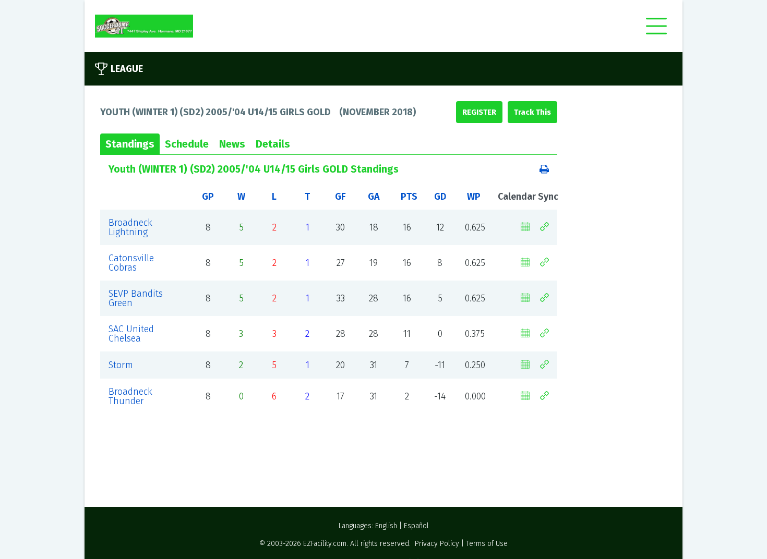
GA (374, 196)
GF (340, 196)
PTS (409, 196)
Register (479, 112)
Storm (121, 365)
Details (273, 144)
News (232, 144)
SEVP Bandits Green (136, 298)
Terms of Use (487, 543)
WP (474, 196)
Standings (129, 144)
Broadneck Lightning (130, 227)
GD (440, 196)
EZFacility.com (324, 543)
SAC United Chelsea (131, 333)
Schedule (187, 144)
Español (416, 525)
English (386, 525)
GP (208, 196)
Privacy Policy (437, 543)
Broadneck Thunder (130, 396)
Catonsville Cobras (131, 262)
